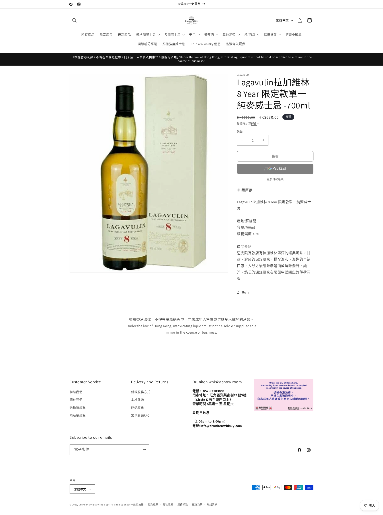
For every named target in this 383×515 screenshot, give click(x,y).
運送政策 (137, 408)
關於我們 (76, 400)
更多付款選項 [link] (275, 179)
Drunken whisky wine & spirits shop (99, 504)
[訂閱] (144, 449)
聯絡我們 (76, 392)
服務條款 (183, 504)
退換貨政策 (78, 408)
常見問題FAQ (140, 415)
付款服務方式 (140, 392)
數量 (240, 131)
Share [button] (245, 292)
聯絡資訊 (212, 504)
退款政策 (153, 504)
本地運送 (137, 400)
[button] (74, 20)
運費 (254, 123)
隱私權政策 (78, 415)
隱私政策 (168, 504)
